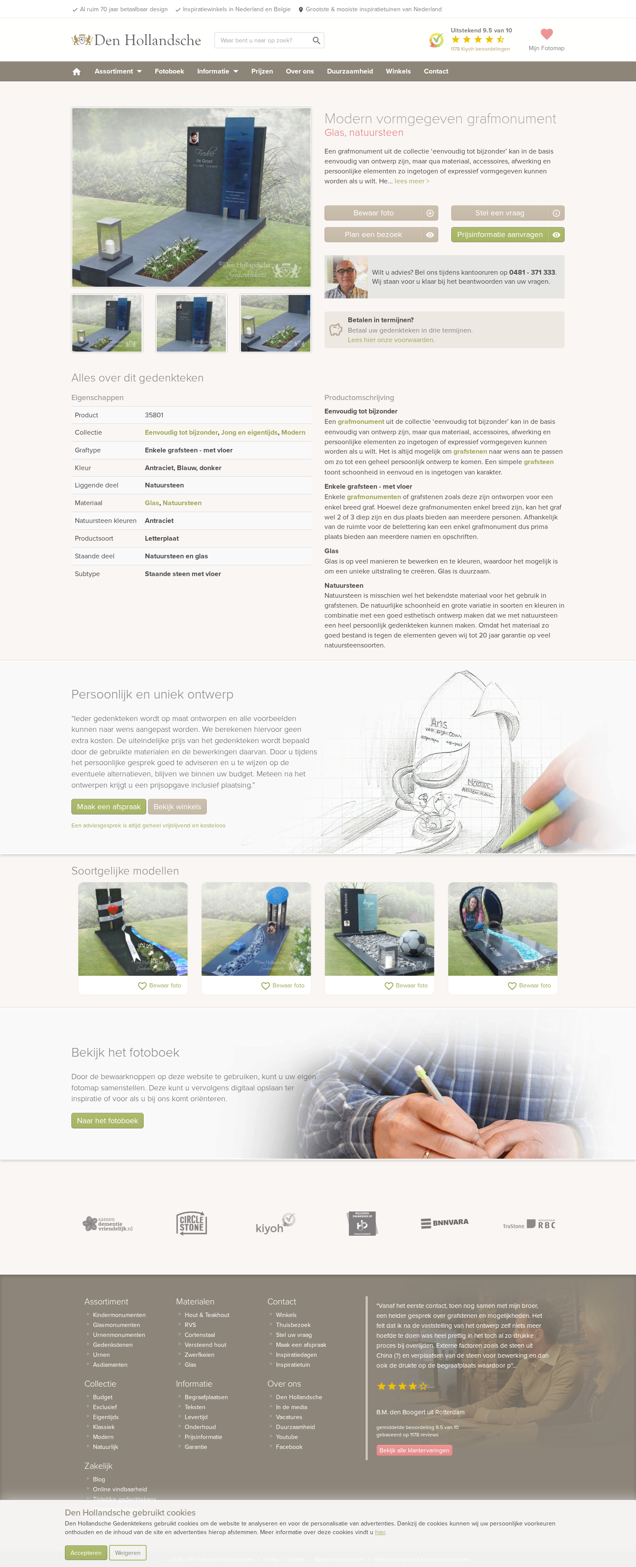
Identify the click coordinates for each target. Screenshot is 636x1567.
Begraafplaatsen (206, 1397)
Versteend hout (205, 1344)
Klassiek (104, 1427)
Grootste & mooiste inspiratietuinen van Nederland (374, 9)
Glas (152, 503)
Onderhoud (200, 1427)
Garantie (196, 1446)
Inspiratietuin (293, 1364)
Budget (102, 1397)
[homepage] (76, 71)
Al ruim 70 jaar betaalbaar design (124, 9)
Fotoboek (169, 71)
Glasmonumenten (116, 1324)
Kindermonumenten (119, 1315)
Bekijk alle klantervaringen (414, 1450)
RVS (190, 1324)
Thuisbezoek (293, 1324)
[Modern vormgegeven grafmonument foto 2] (191, 323)
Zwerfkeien (200, 1354)
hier (380, 1532)
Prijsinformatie (203, 1436)
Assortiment (115, 71)
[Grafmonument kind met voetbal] (379, 929)
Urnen (101, 1354)
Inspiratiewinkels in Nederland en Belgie (237, 9)
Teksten (195, 1407)
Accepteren (86, 1552)
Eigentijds (106, 1417)
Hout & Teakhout (207, 1315)
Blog (99, 1479)
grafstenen (470, 451)
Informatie (214, 71)
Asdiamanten (110, 1364)
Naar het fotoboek (107, 1120)
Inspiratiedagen (296, 1354)
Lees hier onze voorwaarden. (391, 339)
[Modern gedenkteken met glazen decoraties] (256, 929)
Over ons (300, 71)
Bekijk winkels (177, 806)
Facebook (289, 1446)
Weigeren (128, 1552)
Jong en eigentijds (249, 432)
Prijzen (262, 71)
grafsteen (539, 462)
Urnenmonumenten (119, 1334)
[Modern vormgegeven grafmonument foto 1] (107, 323)
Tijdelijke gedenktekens (125, 1499)
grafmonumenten (374, 497)
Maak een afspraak (109, 806)
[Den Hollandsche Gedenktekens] (136, 39)
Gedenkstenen (113, 1344)
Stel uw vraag (294, 1334)
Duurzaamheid (350, 71)
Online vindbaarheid (120, 1489)
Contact (436, 71)
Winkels (398, 71)
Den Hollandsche (299, 1397)
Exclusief (105, 1407)
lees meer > (412, 181)
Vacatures (289, 1417)
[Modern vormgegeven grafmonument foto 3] (276, 323)
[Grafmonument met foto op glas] (503, 929)
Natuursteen (182, 503)
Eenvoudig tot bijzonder (181, 432)
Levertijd (196, 1417)
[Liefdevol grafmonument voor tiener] (133, 929)
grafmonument (361, 421)
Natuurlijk (105, 1446)
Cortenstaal (200, 1334)
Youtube (287, 1436)
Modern (293, 432)
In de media (291, 1407)
